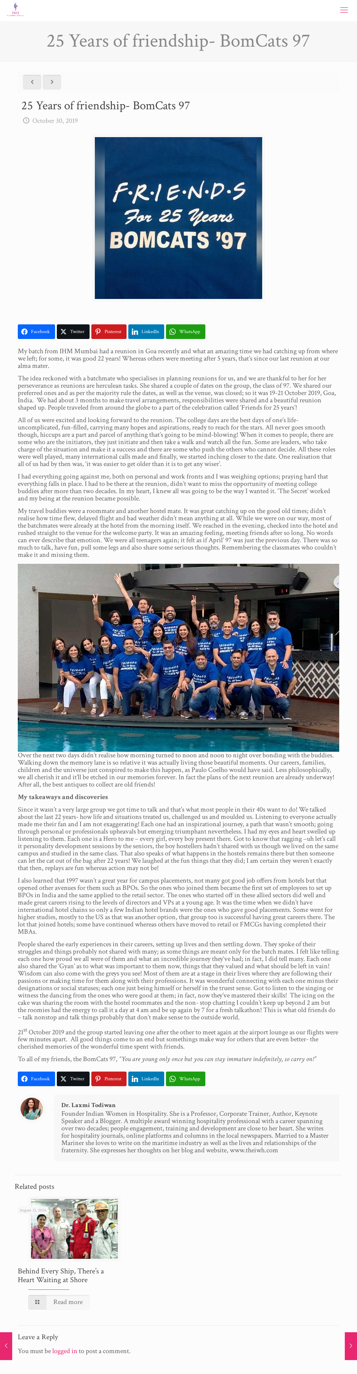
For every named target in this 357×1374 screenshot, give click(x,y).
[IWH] (15, 10)
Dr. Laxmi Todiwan (88, 1105)
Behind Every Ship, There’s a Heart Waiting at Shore (61, 1275)
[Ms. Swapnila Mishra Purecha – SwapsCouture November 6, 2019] (351, 1346)
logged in (64, 1351)
